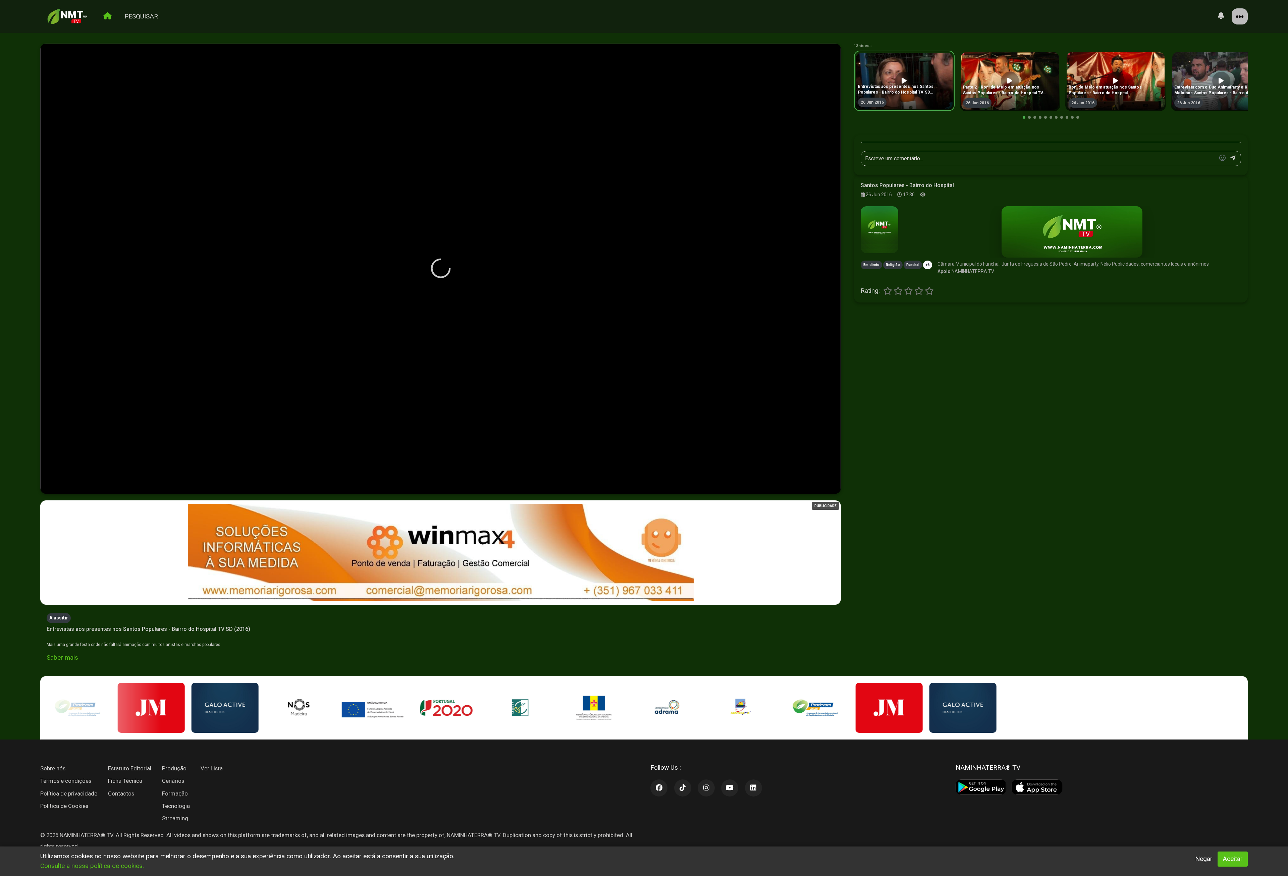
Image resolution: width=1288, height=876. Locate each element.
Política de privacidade (68, 793)
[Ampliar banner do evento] (1072, 232)
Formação (175, 793)
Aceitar (1233, 859)
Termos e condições (65, 780)
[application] (440, 269)
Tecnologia (176, 806)
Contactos (121, 793)
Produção (174, 768)
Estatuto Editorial (129, 768)
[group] (904, 81)
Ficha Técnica (125, 780)
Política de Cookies (64, 806)
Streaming (175, 818)
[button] (1024, 117)
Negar (1204, 859)
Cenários (173, 780)
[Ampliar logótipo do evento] (879, 229)
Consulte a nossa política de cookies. (92, 866)
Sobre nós (52, 768)
